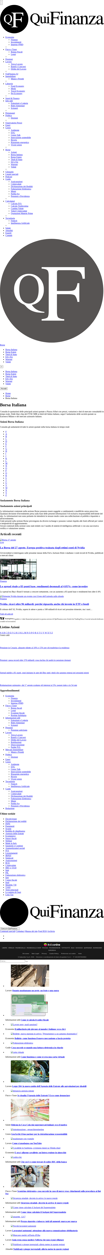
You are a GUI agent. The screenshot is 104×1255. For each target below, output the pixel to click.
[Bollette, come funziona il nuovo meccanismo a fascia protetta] (54, 1034)
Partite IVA (15, 747)
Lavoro (8, 61)
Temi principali (11, 890)
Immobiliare (10, 76)
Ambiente (15, 130)
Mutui (13, 191)
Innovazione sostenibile (21, 137)
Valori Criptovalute (19, 211)
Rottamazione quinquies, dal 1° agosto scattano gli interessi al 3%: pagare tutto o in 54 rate (38, 685)
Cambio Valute (17, 208)
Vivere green (16, 145)
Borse (7, 150)
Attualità (9, 230)
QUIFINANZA (88, 948)
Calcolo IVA (16, 203)
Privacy (44, 953)
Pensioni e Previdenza (20, 196)
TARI (7, 887)
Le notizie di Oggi (13, 892)
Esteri (7, 125)
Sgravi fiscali (11, 838)
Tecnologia (10, 218)
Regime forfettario (18, 715)
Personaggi (10, 113)
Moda (13, 88)
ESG (13, 132)
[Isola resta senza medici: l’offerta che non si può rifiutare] (54, 1235)
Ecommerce (10, 836)
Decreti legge (11, 819)
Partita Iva (15, 194)
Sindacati (9, 858)
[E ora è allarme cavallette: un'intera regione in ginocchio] (54, 1148)
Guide (8, 179)
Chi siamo (25, 953)
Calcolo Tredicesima (19, 206)
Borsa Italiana (17, 154)
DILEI (72, 948)
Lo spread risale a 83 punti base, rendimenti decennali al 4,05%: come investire (44, 586)
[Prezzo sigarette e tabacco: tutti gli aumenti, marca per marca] (54, 1217)
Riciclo (14, 140)
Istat (7, 870)
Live (2, 542)
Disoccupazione (18, 745)
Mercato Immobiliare (14, 749)
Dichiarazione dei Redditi (22, 186)
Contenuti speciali (7, 931)
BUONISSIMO (97, 948)
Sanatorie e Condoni (14, 846)
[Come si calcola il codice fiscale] (54, 1005)
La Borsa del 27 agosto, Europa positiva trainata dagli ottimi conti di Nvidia (42, 547)
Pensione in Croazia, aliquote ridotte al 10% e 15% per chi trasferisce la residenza (34, 648)
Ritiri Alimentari (18, 106)
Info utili (9, 101)
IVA (7, 850)
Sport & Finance (12, 98)
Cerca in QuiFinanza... (10, 929)
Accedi (3, 389)
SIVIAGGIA (79, 948)
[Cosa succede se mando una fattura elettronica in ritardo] (54, 1043)
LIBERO (4, 948)
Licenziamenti (11, 853)
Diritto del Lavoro (18, 69)
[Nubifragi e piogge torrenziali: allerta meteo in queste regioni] (54, 1244)
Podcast (8, 176)
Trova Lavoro (17, 64)
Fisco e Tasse (11, 49)
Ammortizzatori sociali (15, 848)
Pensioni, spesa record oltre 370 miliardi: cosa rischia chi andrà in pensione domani (35, 660)
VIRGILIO (11, 948)
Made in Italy (11, 843)
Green (8, 128)
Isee (7, 877)
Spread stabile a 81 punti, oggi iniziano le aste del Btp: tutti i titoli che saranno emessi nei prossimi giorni (44, 673)
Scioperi (14, 108)
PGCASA (45, 948)
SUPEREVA (52, 950)
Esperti (8, 233)
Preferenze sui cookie (68, 953)
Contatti (8, 235)
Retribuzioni (16, 742)
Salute (8, 228)
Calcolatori (10, 201)
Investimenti (16, 42)
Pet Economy (16, 93)
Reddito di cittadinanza (15, 831)
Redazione (9, 808)
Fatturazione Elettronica (21, 189)
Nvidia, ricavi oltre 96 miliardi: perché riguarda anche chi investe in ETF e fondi (44, 604)
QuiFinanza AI (11, 74)
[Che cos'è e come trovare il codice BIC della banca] (54, 1157)
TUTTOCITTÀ (65, 948)
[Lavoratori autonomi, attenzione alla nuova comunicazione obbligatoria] (54, 1226)
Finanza (14, 39)
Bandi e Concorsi (18, 66)
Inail (7, 882)
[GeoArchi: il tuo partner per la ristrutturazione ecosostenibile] (54, 1129)
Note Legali (35, 953)
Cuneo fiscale (11, 880)
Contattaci (20, 931)
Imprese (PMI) (17, 44)
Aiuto (80, 953)
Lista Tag (9, 895)
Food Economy (17, 86)
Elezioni (14, 118)
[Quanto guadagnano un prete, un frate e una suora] (54, 976)
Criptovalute (16, 184)
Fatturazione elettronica (15, 875)
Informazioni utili (12, 718)
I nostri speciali (11, 174)
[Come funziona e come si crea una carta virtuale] (54, 1052)
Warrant (14, 164)
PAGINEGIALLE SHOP (34, 948)
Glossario (9, 172)
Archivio (51, 931)
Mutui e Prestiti (17, 79)
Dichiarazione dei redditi (15, 821)
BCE (7, 863)
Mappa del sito (31, 931)
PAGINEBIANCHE (54, 948)
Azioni (14, 152)
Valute (13, 167)
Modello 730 (10, 885)
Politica (8, 115)
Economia (9, 37)
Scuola (8, 828)
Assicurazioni (16, 181)
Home (8, 393)
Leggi (13, 54)
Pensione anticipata (19, 730)
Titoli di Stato (16, 159)
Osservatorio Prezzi (13, 123)
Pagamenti (9, 826)
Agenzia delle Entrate (14, 833)
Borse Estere (16, 157)
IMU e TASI (10, 868)
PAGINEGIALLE (20, 948)
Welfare (8, 841)
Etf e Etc (14, 162)
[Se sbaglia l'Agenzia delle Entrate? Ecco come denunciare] (54, 1091)
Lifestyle (9, 84)
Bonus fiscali (16, 708)
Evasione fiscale (18, 713)
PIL (7, 873)
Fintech (14, 221)
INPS (7, 824)
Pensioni (9, 59)
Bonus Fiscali (16, 52)
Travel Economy (18, 91)
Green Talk (15, 135)
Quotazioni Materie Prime (22, 213)
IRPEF (8, 855)
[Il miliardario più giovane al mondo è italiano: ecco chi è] (54, 1024)
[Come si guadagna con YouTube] (54, 1139)
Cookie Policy (54, 953)
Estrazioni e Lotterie (19, 103)
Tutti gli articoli (6, 614)
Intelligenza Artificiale (20, 223)
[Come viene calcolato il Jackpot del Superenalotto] (54, 1207)
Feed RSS (42, 931)
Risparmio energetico (20, 142)
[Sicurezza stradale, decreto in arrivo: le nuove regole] (54, 1198)
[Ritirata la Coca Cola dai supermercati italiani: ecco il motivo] (54, 1110)
